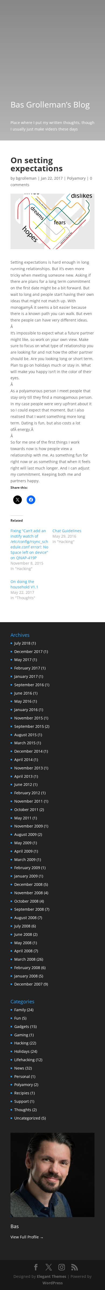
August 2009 (25, 834)
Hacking (21, 1043)
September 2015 (29, 726)
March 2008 (25, 959)
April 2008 (23, 950)
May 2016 (23, 701)
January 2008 (26, 976)
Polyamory (76, 178)
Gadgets (21, 1026)
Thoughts (22, 1109)
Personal (22, 1076)
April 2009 (23, 851)
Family (20, 1009)
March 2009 (25, 859)
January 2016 (26, 709)
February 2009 (27, 867)
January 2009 (26, 876)
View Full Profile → (27, 1236)
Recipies (21, 1092)
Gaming (21, 1034)
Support (21, 1101)
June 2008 (23, 934)
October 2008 (26, 901)
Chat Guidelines (66, 530)
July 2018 (22, 643)
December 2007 (28, 984)
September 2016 (29, 684)
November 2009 (28, 826)
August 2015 (25, 734)
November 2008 (28, 892)
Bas (14, 1226)
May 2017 (23, 659)
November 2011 (28, 801)
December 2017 (28, 651)
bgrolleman (26, 178)
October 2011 (26, 809)
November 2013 (28, 767)
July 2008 (22, 926)
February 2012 (27, 792)
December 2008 (28, 884)
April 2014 (23, 759)
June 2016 (23, 693)
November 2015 (28, 718)
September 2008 (29, 909)
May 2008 (23, 942)
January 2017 (26, 676)
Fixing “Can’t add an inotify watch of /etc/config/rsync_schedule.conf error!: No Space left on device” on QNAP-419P (29, 544)
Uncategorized (27, 1118)
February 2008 (27, 967)
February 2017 (27, 668)
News (19, 1068)
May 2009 (23, 842)
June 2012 (23, 784)
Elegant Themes (51, 1276)
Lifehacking (24, 1059)
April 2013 (23, 776)
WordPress (53, 1282)
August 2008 (25, 917)
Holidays (22, 1051)
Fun (17, 1018)
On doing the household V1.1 (24, 584)
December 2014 (28, 751)
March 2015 (25, 742)
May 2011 (23, 817)
